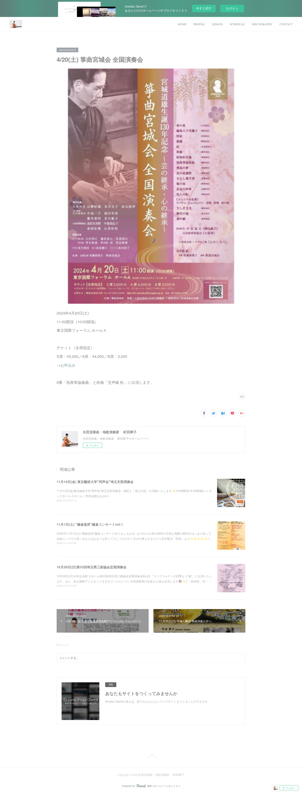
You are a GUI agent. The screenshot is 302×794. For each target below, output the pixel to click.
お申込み (68, 365)
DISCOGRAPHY (262, 24)
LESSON (217, 24)
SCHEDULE (237, 24)
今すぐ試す (203, 8)
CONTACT (286, 24)
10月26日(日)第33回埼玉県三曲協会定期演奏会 (91, 567)
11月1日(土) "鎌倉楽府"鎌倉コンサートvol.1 (90, 524)
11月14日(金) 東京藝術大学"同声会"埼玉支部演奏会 (95, 481)
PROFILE (199, 24)
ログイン (232, 8)
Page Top (151, 755)
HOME (182, 24)
